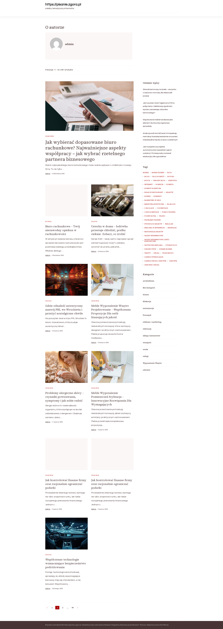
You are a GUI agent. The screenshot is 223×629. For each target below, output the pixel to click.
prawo (162, 216)
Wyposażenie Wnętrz (152, 363)
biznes (48, 221)
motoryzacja (148, 308)
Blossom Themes (139, 625)
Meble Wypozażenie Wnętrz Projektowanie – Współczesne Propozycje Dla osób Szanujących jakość (111, 311)
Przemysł (147, 315)
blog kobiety (158, 176)
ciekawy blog (159, 180)
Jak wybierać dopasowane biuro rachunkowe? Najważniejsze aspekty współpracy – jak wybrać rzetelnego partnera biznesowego (85, 150)
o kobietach (162, 208)
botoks (170, 176)
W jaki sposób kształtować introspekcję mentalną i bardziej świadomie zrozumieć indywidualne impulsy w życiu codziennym (160, 136)
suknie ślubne (165, 249)
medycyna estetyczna (154, 204)
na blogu (171, 204)
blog (169, 172)
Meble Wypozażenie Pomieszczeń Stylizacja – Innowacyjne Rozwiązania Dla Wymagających (111, 398)
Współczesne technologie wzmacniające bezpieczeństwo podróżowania (65, 563)
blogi (146, 176)
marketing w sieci (152, 200)
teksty (147, 253)
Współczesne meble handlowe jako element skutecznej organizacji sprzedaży (158, 123)
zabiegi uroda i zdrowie (155, 261)
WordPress (164, 625)
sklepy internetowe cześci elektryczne (156, 240)
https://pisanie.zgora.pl (63, 4)
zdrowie (49, 136)
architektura (148, 281)
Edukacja (147, 301)
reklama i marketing (152, 322)
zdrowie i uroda (151, 265)
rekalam (169, 224)
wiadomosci (167, 253)
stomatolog (171, 245)
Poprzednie (47, 607)
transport (147, 342)
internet (148, 184)
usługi (94, 221)
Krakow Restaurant (153, 192)
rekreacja (172, 228)
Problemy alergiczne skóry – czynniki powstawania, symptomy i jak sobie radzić (64, 396)
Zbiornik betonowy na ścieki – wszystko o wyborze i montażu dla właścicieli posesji (159, 92)
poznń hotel (150, 216)
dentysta (172, 180)
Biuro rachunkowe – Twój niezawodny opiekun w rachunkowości (62, 230)
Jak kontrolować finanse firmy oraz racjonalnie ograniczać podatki (65, 484)
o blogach (149, 208)
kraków (169, 192)
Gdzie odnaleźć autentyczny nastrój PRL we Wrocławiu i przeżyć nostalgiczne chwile (64, 309)
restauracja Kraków (153, 232)
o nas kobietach (151, 212)
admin (47, 173)
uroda (156, 253)
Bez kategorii (149, 287)
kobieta (170, 184)
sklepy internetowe (153, 235)
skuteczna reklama (153, 245)
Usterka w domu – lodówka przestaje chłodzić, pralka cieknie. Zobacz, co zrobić (109, 230)
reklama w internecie (154, 228)
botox (147, 180)
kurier (147, 196)
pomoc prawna (168, 212)
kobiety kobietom (152, 188)
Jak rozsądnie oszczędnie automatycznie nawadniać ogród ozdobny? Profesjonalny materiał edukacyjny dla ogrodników (157, 151)
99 (73, 607)
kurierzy (157, 196)
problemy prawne (152, 220)
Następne (77, 607)
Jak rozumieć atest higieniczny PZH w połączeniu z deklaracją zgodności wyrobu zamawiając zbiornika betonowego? (159, 108)
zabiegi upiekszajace (153, 257)
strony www (150, 249)
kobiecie (159, 184)
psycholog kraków (153, 224)
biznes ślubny (158, 172)
